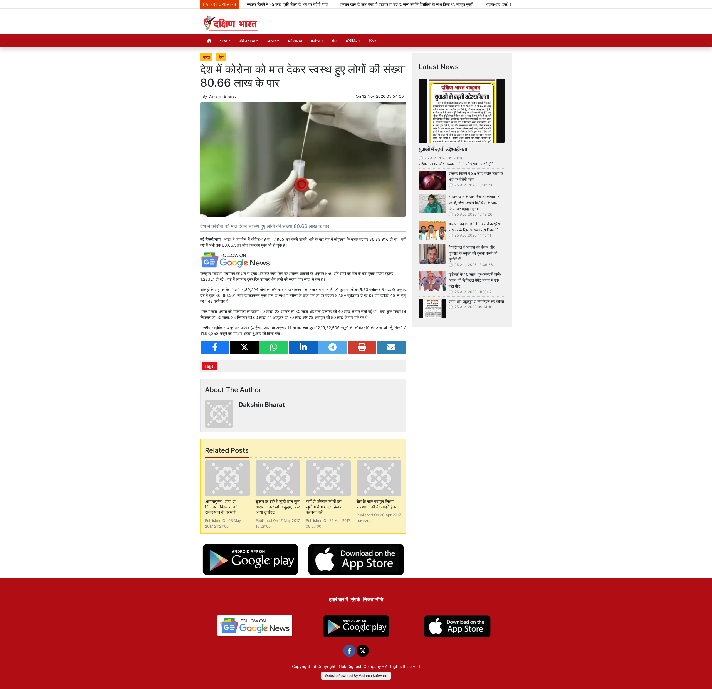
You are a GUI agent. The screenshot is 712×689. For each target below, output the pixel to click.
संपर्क (355, 599)
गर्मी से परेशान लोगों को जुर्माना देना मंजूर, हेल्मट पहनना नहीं (324, 507)
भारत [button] (223, 40)
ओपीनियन (353, 40)
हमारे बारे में (338, 599)
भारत (206, 57)
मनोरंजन (317, 40)
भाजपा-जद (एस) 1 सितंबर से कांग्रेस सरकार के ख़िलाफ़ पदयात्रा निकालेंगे (474, 226)
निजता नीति (373, 599)
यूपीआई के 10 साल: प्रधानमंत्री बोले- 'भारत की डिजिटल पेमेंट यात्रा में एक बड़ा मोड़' (475, 280)
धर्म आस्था (295, 40)
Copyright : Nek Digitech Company (349, 666)
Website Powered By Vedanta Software (356, 675)
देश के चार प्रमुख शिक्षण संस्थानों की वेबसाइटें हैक (376, 504)
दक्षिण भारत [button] (247, 40)
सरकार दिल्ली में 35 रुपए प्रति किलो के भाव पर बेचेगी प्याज (264, 4)
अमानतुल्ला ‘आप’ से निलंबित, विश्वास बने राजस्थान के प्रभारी (221, 507)
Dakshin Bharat (222, 96)
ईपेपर (372, 40)
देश (221, 57)
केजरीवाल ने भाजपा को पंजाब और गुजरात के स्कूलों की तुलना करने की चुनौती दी (473, 253)
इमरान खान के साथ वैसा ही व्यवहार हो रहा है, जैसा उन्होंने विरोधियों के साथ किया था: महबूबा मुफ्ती (383, 4)
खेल (334, 40)
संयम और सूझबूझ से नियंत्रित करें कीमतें (476, 301)
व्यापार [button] (271, 40)
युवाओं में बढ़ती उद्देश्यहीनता (443, 149)
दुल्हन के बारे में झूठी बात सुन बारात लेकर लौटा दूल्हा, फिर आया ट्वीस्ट (278, 507)
